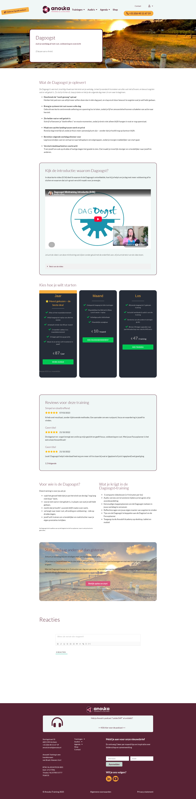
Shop (76, 747)
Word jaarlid (58, 362)
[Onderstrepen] (64, 644)
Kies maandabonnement (98, 340)
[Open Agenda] (109, 9)
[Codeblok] (80, 644)
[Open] (152, 6)
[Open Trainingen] (84, 9)
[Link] (83, 644)
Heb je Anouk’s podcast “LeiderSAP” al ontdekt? (112, 718)
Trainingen (78, 739)
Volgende (52, 463)
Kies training (138, 347)
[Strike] (67, 644)
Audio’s (77, 742)
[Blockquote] (76, 644)
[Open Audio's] (97, 9)
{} (86, 644)
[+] (89, 644)
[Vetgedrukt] (57, 644)
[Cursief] (61, 644)
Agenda (77, 744)
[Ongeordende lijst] (73, 644)
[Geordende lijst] (70, 644)
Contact (138, 6)
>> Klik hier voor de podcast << (111, 727)
